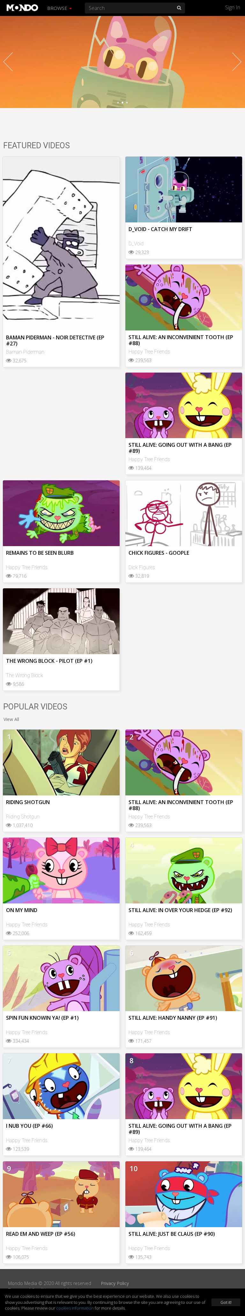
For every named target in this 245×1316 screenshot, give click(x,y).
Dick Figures (142, 567)
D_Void (136, 244)
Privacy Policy (115, 1283)
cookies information (75, 1308)
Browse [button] (58, 8)
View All (11, 719)
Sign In (232, 7)
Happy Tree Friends (149, 352)
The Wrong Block (24, 675)
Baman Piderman (25, 352)
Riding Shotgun (23, 817)
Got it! (226, 1302)
